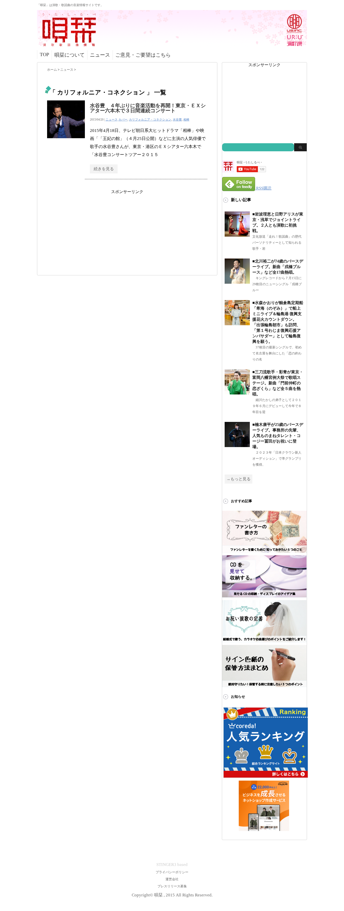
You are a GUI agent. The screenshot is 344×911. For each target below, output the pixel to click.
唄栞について (69, 55)
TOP (44, 54)
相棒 (186, 119)
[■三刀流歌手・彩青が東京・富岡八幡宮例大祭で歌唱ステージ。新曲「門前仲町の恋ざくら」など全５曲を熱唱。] (237, 392)
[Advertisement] (127, 230)
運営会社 (172, 879)
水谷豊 (177, 119)
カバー (122, 119)
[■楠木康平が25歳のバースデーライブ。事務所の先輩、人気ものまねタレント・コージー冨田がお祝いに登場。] (237, 445)
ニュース (100, 55)
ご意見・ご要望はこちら (143, 55)
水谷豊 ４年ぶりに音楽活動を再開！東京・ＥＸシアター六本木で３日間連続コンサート (148, 108)
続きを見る (104, 169)
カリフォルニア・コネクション (150, 119)
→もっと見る (238, 479)
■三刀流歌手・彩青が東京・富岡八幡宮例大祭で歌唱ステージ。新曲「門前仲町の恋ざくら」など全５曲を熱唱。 (277, 383)
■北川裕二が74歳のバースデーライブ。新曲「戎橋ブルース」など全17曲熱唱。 (277, 266)
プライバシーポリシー (172, 872)
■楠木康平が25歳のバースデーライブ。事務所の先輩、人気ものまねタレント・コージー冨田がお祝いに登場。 (277, 435)
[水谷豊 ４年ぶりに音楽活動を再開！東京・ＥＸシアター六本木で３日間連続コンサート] (66, 141)
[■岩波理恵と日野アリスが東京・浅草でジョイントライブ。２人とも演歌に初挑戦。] (237, 234)
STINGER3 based (172, 864)
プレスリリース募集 (172, 886)
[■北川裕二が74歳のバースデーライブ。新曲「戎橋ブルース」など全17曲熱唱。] (237, 281)
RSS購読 (263, 188)
